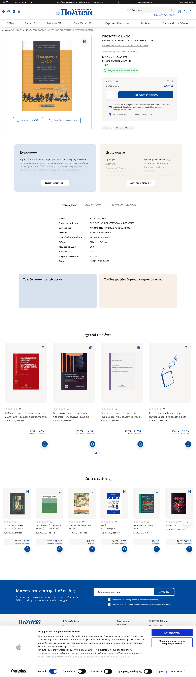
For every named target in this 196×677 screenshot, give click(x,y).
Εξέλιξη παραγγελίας (185, 2)
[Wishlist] (179, 12)
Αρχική (5, 30)
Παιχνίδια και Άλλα (84, 23)
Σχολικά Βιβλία (54, 23)
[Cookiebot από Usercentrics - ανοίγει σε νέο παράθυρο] (18, 671)
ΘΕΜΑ (11, 30)
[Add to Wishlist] (84, 42)
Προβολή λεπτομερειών (170, 671)
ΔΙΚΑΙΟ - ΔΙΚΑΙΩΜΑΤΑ (24, 30)
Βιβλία (10, 23)
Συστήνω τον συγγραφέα (65, 120)
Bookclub (146, 23)
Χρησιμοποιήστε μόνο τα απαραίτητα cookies (172, 642)
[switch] (82, 671)
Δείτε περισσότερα (55, 183)
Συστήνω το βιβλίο (30, 120)
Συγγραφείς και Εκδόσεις (175, 23)
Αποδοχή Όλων (172, 633)
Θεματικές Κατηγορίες (117, 23)
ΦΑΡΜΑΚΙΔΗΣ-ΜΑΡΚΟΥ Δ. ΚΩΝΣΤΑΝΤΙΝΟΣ (125, 45)
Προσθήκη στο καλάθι (146, 94)
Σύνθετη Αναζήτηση (164, 15)
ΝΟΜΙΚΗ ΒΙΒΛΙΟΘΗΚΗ (121, 60)
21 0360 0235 (25, 2)
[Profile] (185, 12)
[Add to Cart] (45, 444)
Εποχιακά (30, 23)
